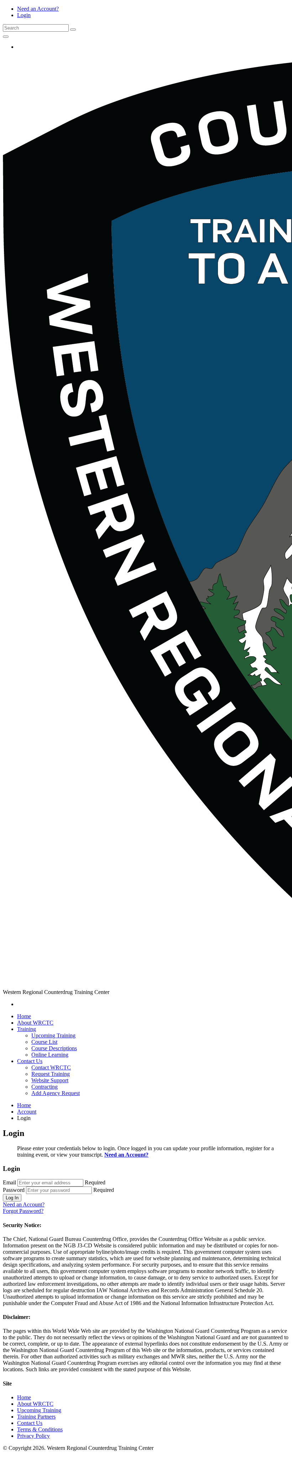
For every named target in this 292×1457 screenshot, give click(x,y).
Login (24, 15)
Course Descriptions (54, 1048)
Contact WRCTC (51, 1067)
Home (24, 1016)
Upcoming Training (53, 1035)
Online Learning (49, 1055)
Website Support (49, 1080)
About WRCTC (35, 1023)
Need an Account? (38, 9)
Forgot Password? (23, 1211)
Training (26, 1029)
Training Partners (36, 1417)
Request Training (50, 1074)
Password (14, 1190)
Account (26, 1112)
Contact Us (29, 1061)
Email (9, 1182)
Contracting (44, 1087)
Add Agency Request (55, 1093)
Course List (44, 1042)
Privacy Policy (33, 1436)
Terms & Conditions (40, 1429)
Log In (12, 1197)
